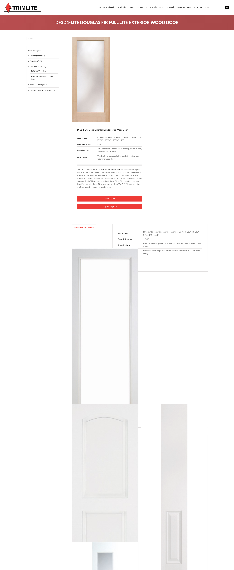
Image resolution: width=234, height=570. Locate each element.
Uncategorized (36, 55)
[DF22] (104, 79)
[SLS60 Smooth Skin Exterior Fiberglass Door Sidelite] (174, 493)
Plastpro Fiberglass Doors (42, 76)
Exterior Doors (36, 66)
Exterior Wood (37, 71)
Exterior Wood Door (111, 169)
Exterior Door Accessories (41, 90)
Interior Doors (36, 84)
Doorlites (34, 61)
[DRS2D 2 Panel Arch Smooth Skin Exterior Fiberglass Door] (105, 493)
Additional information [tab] (84, 227)
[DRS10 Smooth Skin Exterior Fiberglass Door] (105, 337)
